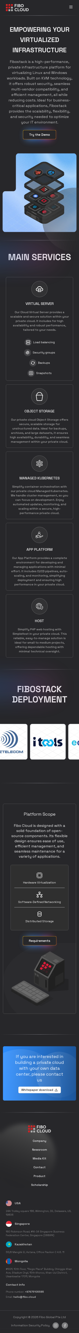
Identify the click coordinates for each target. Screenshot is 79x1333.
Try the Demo (39, 134)
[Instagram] (56, 1325)
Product (39, 1176)
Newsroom (39, 1150)
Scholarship (39, 1185)
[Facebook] (65, 1325)
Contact (39, 1167)
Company (39, 1141)
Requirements (39, 941)
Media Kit (39, 1158)
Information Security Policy (30, 1325)
